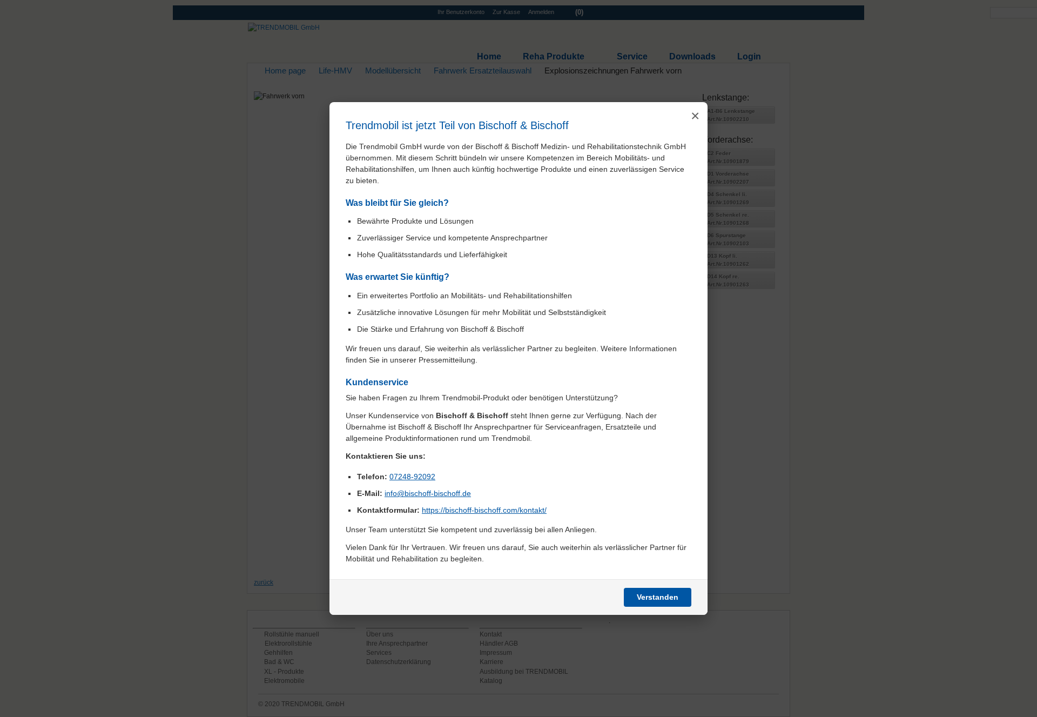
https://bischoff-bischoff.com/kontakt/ (484, 510)
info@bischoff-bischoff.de (428, 493)
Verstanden (657, 597)
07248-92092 (412, 476)
